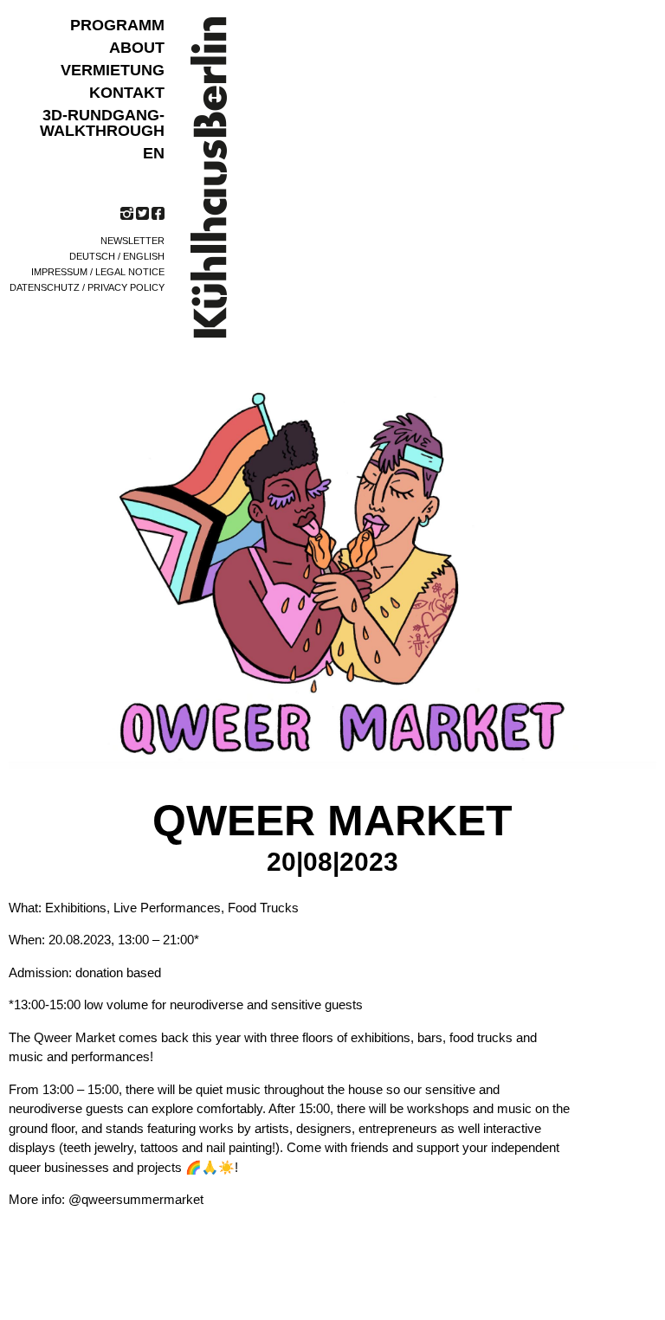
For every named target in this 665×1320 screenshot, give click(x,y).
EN (154, 153)
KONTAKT (127, 92)
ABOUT (137, 47)
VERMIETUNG (113, 70)
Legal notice (130, 272)
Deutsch (92, 256)
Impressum (59, 272)
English (144, 256)
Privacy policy (126, 287)
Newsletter (132, 240)
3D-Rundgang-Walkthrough (102, 122)
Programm (117, 25)
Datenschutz (45, 287)
